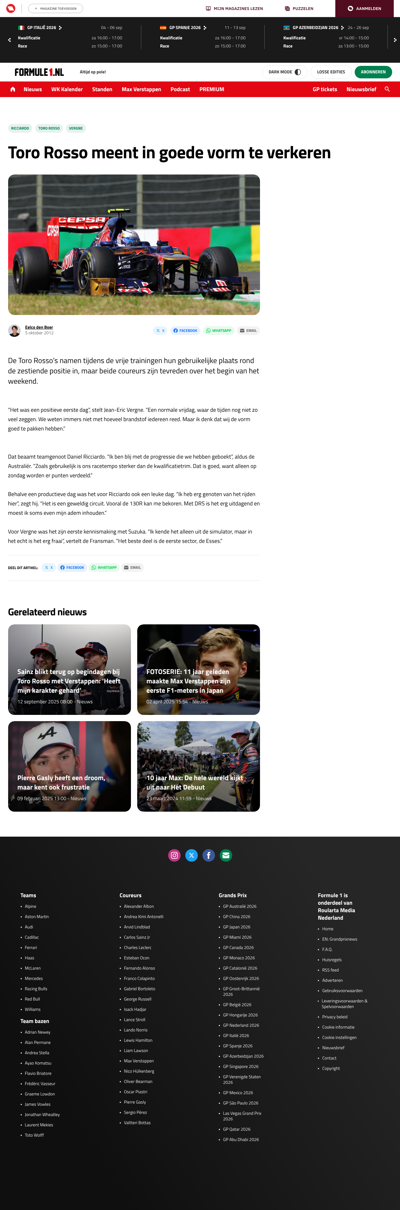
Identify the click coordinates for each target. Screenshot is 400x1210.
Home (327, 929)
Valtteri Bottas (137, 1123)
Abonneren (373, 72)
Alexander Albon (139, 906)
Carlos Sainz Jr (137, 937)
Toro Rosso (49, 128)
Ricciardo (20, 128)
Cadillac (32, 937)
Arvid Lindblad (137, 927)
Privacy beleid (335, 1017)
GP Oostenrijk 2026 (241, 978)
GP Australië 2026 (240, 906)
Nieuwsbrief (361, 89)
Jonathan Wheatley (42, 1115)
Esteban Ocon (136, 958)
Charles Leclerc (138, 948)
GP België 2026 (237, 1005)
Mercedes (34, 978)
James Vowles (38, 1104)
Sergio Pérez (135, 1112)
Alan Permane (38, 1042)
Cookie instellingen (339, 1037)
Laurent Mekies (39, 1125)
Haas (29, 958)
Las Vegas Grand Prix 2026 (242, 1116)
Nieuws (33, 89)
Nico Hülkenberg (139, 1071)
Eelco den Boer (39, 327)
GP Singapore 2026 (240, 1067)
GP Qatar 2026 (236, 1129)
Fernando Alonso (139, 968)
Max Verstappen (141, 89)
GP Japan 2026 (236, 927)
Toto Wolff (34, 1135)
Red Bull (32, 999)
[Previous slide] (9, 40)
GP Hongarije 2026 (240, 1015)
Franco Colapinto (139, 978)
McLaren (33, 968)
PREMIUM (211, 89)
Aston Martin (37, 917)
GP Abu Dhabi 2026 (241, 1140)
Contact (329, 1058)
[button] (364, 8)
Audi (29, 927)
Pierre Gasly (135, 1102)
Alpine (31, 906)
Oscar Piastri (136, 1092)
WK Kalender (67, 89)
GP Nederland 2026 (241, 1025)
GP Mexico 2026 (238, 1093)
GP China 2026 (236, 917)
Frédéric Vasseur (40, 1084)
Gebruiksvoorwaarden (342, 991)
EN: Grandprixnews (339, 939)
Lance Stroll (134, 1020)
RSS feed (330, 970)
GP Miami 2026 (237, 937)
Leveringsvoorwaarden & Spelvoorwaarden (345, 1004)
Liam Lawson (136, 1051)
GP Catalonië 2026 (240, 968)
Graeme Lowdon (40, 1094)
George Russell (138, 999)
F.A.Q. (327, 949)
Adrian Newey (38, 1032)
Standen (102, 89)
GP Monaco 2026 (239, 958)
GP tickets (325, 89)
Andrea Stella (37, 1053)
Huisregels (332, 960)
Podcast (180, 89)
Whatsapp (221, 330)
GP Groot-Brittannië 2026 (241, 991)
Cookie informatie (338, 1027)
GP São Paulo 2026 (240, 1103)
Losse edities (331, 72)
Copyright (331, 1068)
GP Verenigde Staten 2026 (242, 1079)
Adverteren (332, 980)
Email (251, 330)
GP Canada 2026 (238, 948)
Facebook (188, 330)
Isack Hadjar (135, 1009)
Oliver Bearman (138, 1082)
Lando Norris (136, 1030)
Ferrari (31, 948)
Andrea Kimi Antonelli (143, 917)
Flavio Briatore (38, 1073)
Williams (33, 1009)
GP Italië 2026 (236, 1036)
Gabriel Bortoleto (139, 989)
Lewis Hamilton (138, 1040)
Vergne (76, 128)
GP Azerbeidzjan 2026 (243, 1056)
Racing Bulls (36, 989)
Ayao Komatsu (38, 1063)
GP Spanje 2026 (237, 1046)
